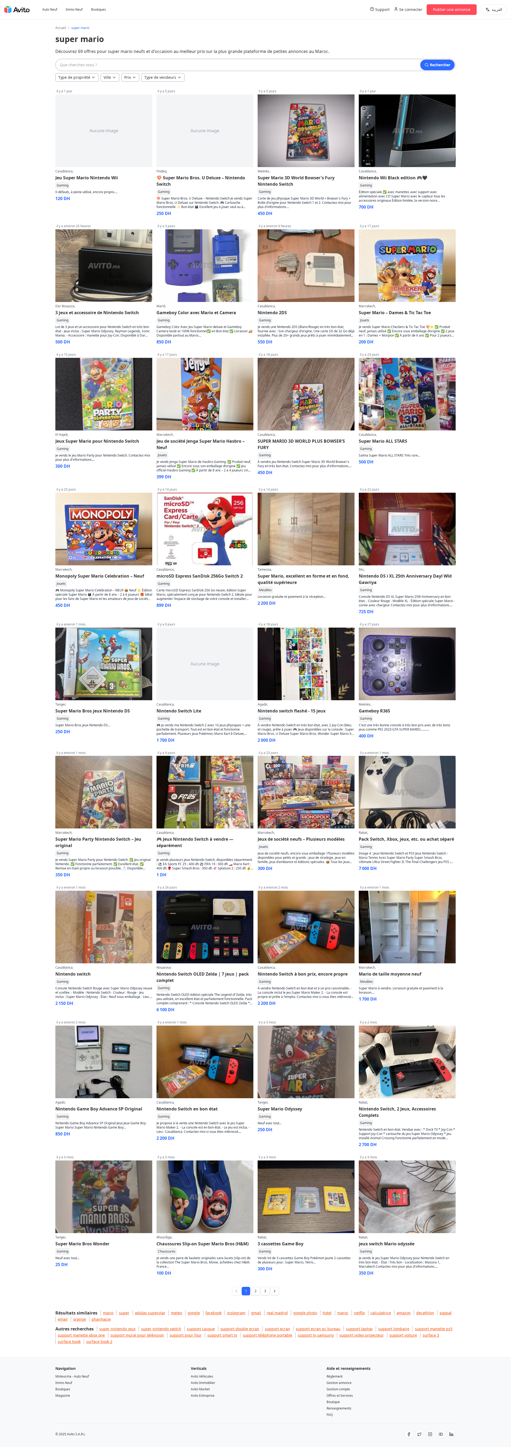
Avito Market (200, 1389)
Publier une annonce (451, 9)
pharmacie (101, 1319)
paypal (446, 1312)
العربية (497, 9)
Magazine (62, 1395)
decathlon (425, 1312)
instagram (236, 1312)
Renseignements (339, 1408)
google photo (305, 1312)
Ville (107, 77)
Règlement (335, 1376)
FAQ (330, 1414)
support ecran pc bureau (318, 1328)
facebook (213, 1312)
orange (79, 1319)
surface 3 (431, 1335)
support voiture (403, 1335)
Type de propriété (74, 77)
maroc (342, 1312)
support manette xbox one (81, 1335)
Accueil (60, 28)
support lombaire (393, 1328)
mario (108, 1312)
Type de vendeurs (160, 77)
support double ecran (239, 1328)
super (124, 1312)
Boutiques (98, 9)
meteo (176, 1312)
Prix (127, 77)
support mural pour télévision (137, 1335)
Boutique (333, 1402)
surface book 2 (99, 1341)
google (194, 1312)
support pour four (186, 1335)
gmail (256, 1312)
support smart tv (222, 1335)
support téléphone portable (267, 1335)
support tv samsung (316, 1335)
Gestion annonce (339, 1382)
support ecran (277, 1328)
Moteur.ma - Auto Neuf (72, 1376)
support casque (201, 1328)
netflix (359, 1312)
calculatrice (380, 1312)
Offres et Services (340, 1395)
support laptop (359, 1328)
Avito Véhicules (202, 1376)
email (63, 1319)
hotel (327, 1312)
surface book (69, 1341)
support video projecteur (361, 1335)
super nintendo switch (161, 1328)
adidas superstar (150, 1312)
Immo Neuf (74, 9)
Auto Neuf (49, 9)
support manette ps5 (433, 1328)
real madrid (277, 1312)
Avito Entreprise (203, 1395)
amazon (404, 1312)
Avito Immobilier (203, 1382)
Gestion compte (338, 1389)
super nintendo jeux (117, 1328)
